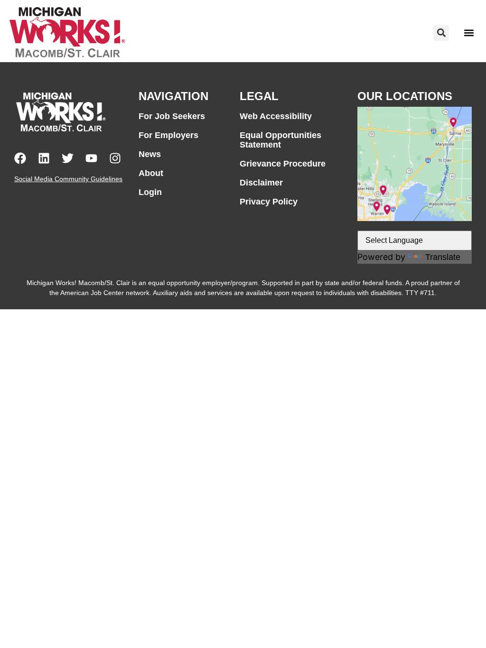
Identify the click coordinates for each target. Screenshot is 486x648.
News (150, 154)
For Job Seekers (172, 116)
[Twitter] (68, 158)
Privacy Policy (269, 201)
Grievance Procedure (283, 163)
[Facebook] (20, 158)
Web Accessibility (276, 116)
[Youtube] (91, 158)
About (151, 173)
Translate (442, 257)
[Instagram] (115, 158)
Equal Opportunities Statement (280, 139)
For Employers (168, 135)
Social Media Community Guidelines (68, 179)
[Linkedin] (44, 158)
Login (150, 192)
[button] (441, 33)
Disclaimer (261, 182)
